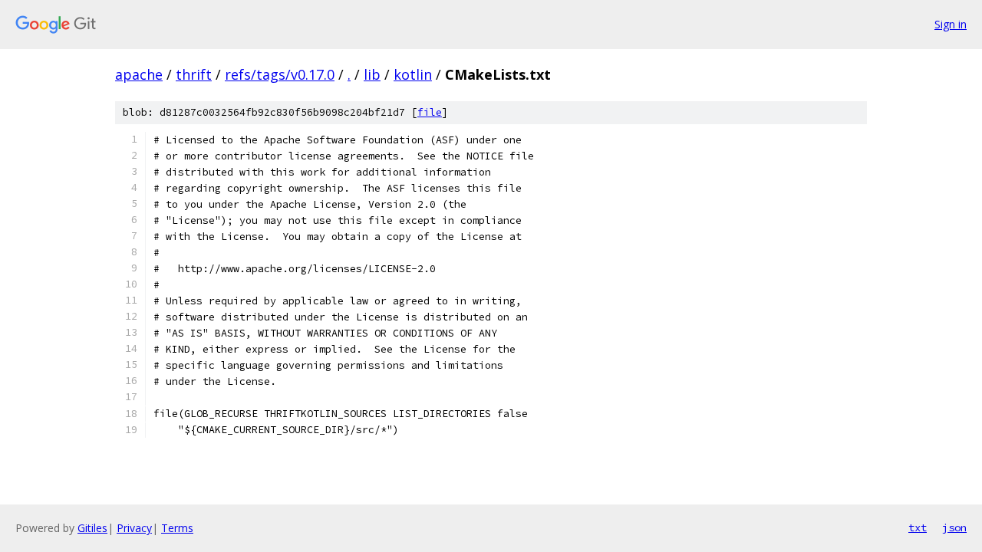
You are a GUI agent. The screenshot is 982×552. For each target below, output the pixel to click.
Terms (177, 528)
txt (917, 527)
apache (139, 74)
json (954, 527)
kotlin (413, 74)
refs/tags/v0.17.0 (279, 74)
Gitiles (92, 528)
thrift (194, 74)
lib (372, 74)
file (429, 112)
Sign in (950, 24)
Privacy (134, 528)
